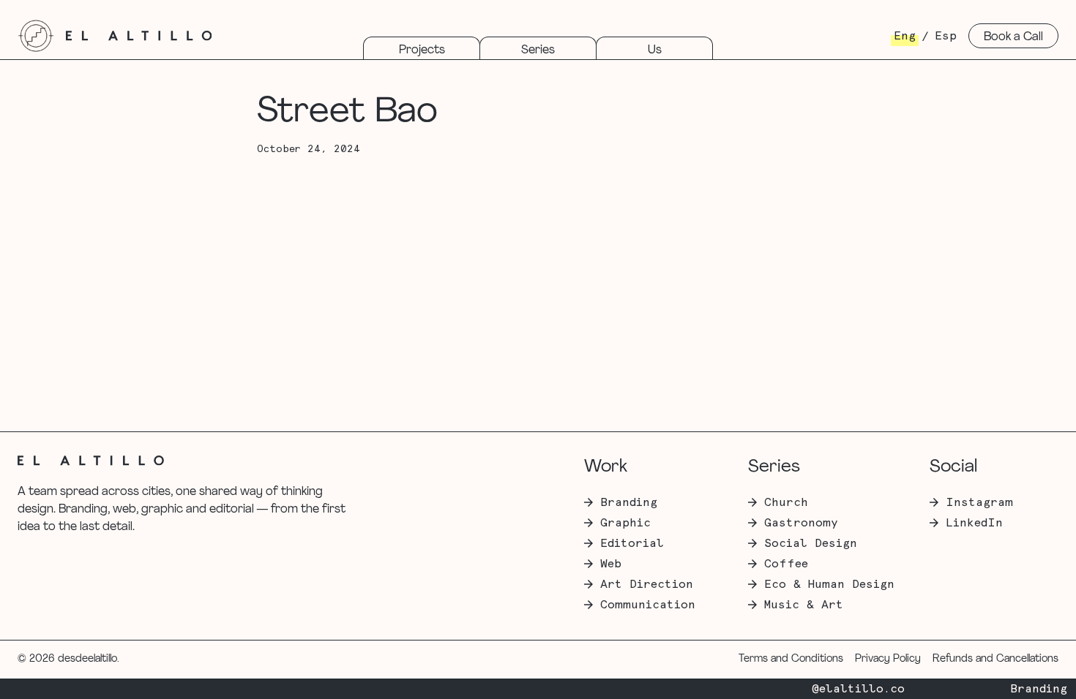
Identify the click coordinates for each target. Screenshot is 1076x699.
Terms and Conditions (791, 659)
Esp (946, 36)
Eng (905, 36)
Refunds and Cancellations (995, 659)
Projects (422, 50)
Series (538, 50)
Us (655, 50)
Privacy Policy (888, 659)
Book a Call (1013, 37)
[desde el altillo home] (36, 36)
